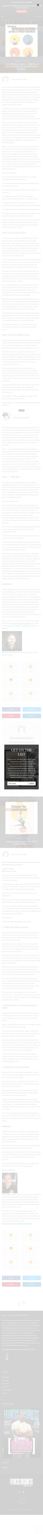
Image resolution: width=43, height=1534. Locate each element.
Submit (32, 783)
